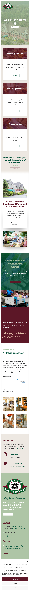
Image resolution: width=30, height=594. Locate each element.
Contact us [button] (15, 168)
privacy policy (20, 448)
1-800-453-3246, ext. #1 (18, 526)
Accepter (15, 579)
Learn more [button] (15, 110)
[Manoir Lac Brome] (8, 6)
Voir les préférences (15, 588)
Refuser (15, 583)
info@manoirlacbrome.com (12, 536)
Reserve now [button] (8, 514)
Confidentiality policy (19, 591)
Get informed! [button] (15, 282)
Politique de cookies (9, 591)
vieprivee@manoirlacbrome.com (18, 466)
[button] (27, 561)
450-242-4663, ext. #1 (18, 528)
